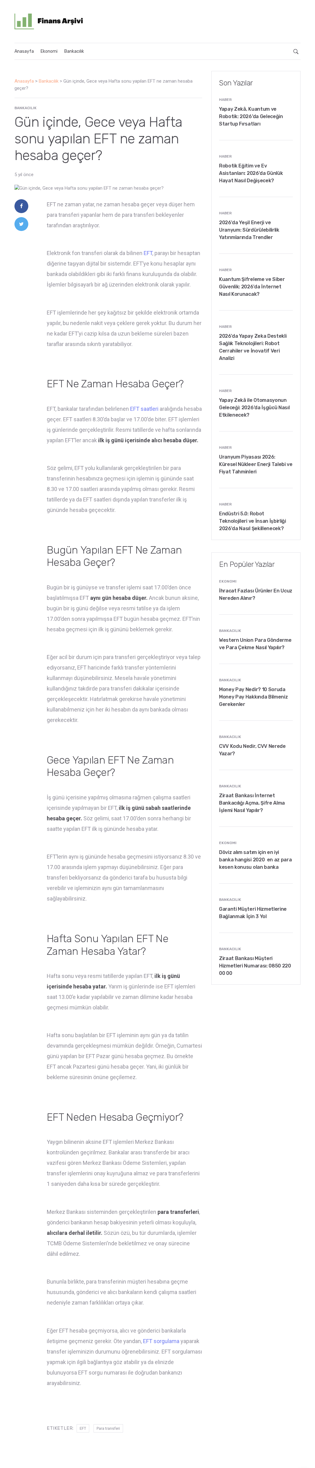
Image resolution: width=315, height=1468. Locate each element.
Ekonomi (49, 51)
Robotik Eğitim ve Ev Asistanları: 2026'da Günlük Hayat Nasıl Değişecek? (251, 173)
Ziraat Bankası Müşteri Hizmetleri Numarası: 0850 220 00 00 (255, 965)
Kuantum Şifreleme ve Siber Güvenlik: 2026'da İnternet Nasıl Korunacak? (252, 286)
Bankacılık (74, 51)
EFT (148, 253)
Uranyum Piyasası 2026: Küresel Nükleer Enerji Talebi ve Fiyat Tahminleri (256, 464)
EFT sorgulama (161, 1341)
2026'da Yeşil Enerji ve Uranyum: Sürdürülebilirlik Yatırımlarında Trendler (249, 230)
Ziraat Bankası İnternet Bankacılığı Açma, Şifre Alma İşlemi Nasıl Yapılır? (252, 803)
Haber (225, 99)
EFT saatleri (144, 409)
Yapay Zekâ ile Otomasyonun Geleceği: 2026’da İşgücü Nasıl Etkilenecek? (254, 407)
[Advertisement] (198, 20)
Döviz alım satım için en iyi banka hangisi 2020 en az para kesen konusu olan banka (255, 859)
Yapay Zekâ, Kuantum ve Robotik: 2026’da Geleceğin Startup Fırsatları (251, 116)
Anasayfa (24, 51)
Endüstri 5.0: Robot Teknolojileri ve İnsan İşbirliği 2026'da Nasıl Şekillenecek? (252, 521)
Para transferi (108, 1428)
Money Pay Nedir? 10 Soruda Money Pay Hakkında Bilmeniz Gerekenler (253, 697)
